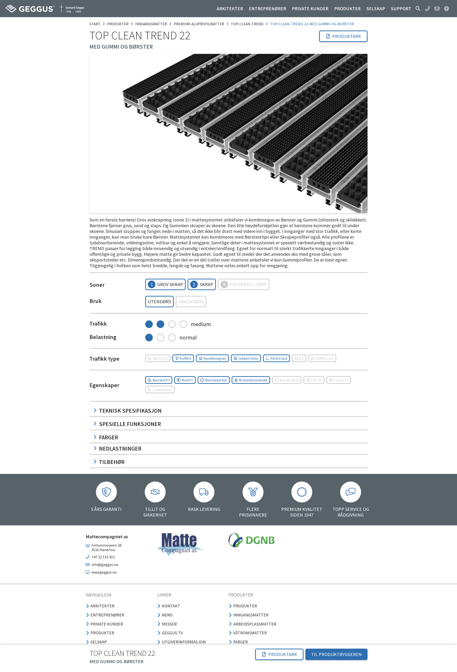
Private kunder (310, 8)
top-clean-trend (247, 23)
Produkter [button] (347, 8)
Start (94, 23)
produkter (118, 23)
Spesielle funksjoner (130, 424)
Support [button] (401, 8)
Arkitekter (230, 8)
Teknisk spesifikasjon (130, 410)
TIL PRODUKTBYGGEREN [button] (336, 654)
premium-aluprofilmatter (199, 23)
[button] (418, 8)
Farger (108, 437)
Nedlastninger (120, 448)
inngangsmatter (151, 23)
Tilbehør (111, 462)
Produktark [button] (346, 36)
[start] (45, 8)
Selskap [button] (375, 8)
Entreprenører (267, 8)
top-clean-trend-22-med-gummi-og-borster (312, 23)
